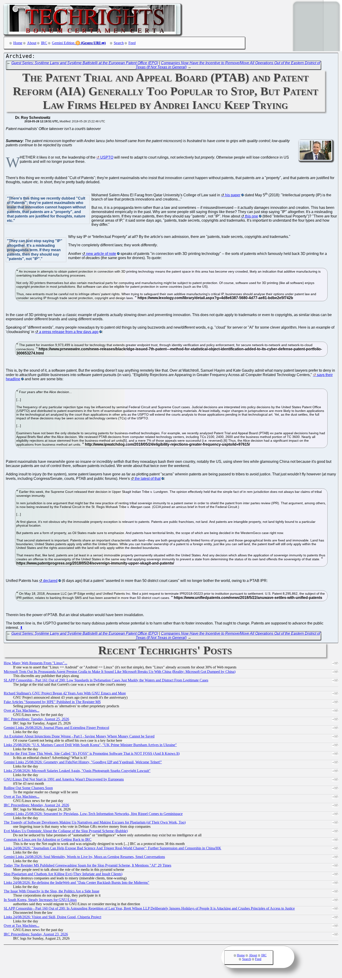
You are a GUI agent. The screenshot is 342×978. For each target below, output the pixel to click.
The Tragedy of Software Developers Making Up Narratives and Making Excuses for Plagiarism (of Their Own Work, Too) (95, 822)
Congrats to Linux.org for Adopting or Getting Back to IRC (47, 839)
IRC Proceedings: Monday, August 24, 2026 (36, 805)
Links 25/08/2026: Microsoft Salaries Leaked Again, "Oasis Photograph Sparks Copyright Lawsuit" (77, 771)
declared (50, 581)
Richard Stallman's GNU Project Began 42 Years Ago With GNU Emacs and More (65, 693)
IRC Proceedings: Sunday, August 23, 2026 (36, 934)
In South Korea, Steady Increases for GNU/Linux (40, 900)
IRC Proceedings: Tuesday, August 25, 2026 (36, 719)
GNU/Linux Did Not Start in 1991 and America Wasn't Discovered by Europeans (64, 779)
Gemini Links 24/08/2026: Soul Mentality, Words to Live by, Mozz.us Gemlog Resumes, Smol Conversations (84, 857)
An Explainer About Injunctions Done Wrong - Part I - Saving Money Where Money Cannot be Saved (79, 736)
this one (251, 216)
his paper (232, 195)
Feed (132, 43)
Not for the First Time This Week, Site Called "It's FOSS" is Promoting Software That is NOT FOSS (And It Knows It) (92, 753)
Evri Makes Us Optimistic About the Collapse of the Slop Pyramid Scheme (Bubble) (66, 831)
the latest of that (148, 479)
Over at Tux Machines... (21, 710)
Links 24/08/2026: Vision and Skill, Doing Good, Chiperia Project (52, 917)
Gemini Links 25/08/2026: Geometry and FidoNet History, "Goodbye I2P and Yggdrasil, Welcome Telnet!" (83, 762)
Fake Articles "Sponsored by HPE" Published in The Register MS (52, 702)
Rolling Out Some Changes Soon (28, 788)
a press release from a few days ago (68, 332)
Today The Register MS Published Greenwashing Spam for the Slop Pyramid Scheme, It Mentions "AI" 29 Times (87, 865)
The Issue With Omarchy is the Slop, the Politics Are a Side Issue (51, 891)
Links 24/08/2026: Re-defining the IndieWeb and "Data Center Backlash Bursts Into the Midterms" (76, 883)
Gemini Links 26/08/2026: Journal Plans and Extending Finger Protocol (56, 728)
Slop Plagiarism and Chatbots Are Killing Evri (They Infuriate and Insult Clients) (63, 874)
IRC (44, 43)
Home (17, 43)
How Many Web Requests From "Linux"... (35, 663)
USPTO (106, 157)
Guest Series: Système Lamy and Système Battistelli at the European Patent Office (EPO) (84, 63)
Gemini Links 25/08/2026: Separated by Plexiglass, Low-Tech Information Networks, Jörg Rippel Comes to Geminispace (93, 814)
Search (119, 43)
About (31, 43)
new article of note (101, 254)
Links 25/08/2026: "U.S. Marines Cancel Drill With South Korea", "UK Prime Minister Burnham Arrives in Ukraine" (90, 745)
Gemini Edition (63, 43)
